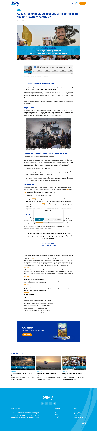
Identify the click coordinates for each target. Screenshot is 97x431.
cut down (34, 198)
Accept (39, 219)
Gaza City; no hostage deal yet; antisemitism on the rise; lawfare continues (38, 76)
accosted (25, 192)
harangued (48, 204)
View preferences (58, 219)
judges (36, 223)
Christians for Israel (26, 76)
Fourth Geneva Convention (35, 258)
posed (44, 208)
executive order (39, 222)
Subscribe (57, 412)
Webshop (60, 3)
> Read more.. (26, 267)
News (25, 3)
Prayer (34, 3)
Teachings (40, 3)
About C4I (54, 3)
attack (67, 189)
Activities (30, 3)
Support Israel (47, 3)
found (43, 203)
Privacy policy (35, 423)
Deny (49, 219)
